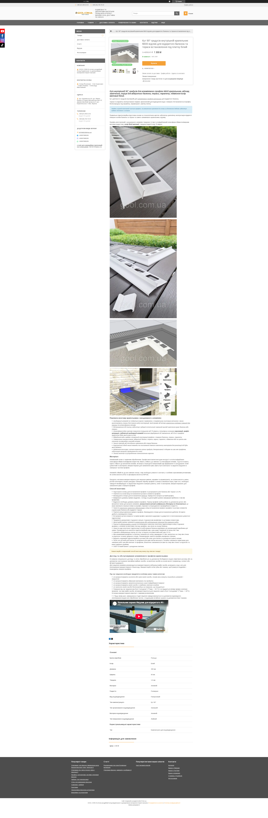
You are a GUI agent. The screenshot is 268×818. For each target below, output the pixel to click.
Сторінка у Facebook (175, 776)
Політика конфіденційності (172, 803)
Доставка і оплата (107, 22)
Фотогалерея (81, 52)
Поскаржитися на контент (155, 803)
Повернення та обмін (127, 22)
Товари (91, 22)
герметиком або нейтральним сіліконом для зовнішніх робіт (156, 522)
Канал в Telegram (174, 768)
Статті (79, 44)
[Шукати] (176, 13)
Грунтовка (74, 787)
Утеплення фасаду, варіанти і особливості (117, 770)
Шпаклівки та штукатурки (79, 792)
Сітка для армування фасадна (81, 782)
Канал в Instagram (174, 773)
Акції (163, 22)
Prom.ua (143, 801)
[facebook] (110, 639)
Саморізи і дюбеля (77, 784)
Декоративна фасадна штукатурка (82, 790)
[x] (112, 639)
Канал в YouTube (173, 770)
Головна (80, 22)
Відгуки (154, 22)
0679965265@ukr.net (85, 132)
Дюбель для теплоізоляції (80, 779)
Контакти (144, 22)
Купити (154, 63)
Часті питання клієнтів (143, 765)
